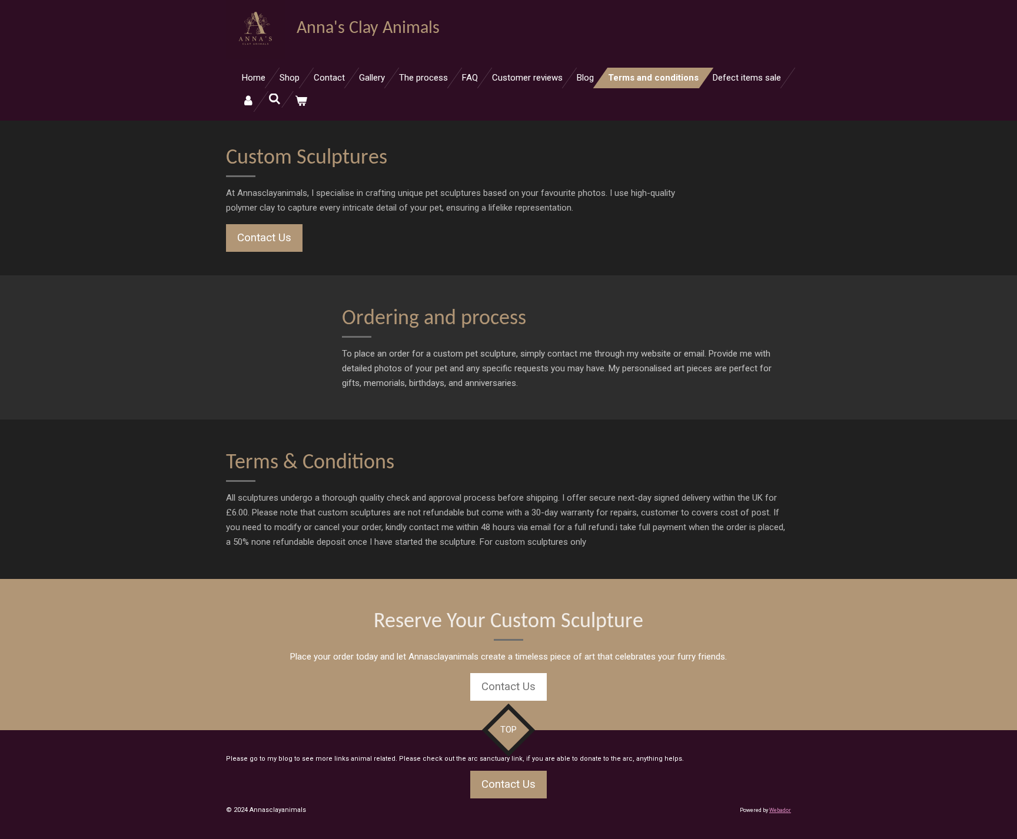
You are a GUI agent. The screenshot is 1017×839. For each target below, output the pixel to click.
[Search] (274, 99)
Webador (780, 810)
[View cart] (301, 101)
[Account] (248, 101)
